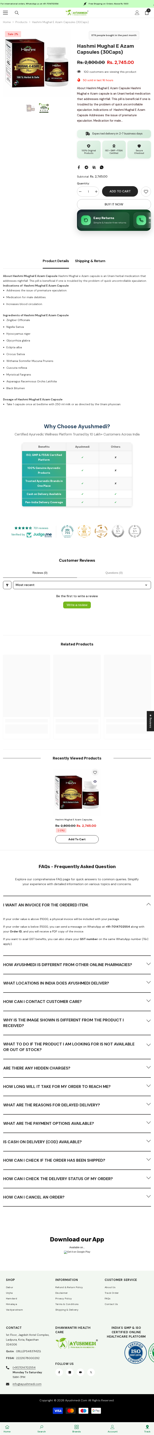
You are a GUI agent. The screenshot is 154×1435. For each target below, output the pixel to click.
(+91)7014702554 (24, 1367)
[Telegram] (86, 167)
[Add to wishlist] (95, 772)
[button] (77, 905)
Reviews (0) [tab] (40, 572)
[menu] (5, 12)
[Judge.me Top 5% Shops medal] (117, 531)
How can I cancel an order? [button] (34, 1197)
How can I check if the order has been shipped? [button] (54, 1160)
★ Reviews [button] (150, 721)
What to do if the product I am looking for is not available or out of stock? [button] (69, 1046)
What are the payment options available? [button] (48, 1123)
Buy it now (114, 204)
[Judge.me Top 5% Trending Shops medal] (134, 531)
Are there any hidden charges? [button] (36, 1068)
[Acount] (137, 12)
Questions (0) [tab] (114, 572)
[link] (146, 192)
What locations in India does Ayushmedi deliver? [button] (56, 983)
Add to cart (120, 191)
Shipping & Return (90, 261)
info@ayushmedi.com (27, 1384)
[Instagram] (70, 1372)
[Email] (94, 167)
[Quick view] (95, 781)
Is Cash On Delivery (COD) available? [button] (42, 1141)
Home (7, 22)
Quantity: (83, 183)
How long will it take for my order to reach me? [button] (57, 1086)
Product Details (56, 261)
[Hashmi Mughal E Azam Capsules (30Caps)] (77, 792)
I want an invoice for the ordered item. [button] (46, 905)
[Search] (16, 12)
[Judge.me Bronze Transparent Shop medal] (101, 531)
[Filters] (7, 585)
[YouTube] (80, 1372)
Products (21, 22)
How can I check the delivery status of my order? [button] (58, 1178)
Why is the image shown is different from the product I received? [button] (63, 1022)
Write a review (77, 605)
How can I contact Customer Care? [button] (42, 1001)
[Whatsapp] (101, 167)
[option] (37, 63)
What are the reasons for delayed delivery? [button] (51, 1105)
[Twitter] (91, 1372)
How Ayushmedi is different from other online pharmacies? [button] (67, 964)
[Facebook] (79, 167)
